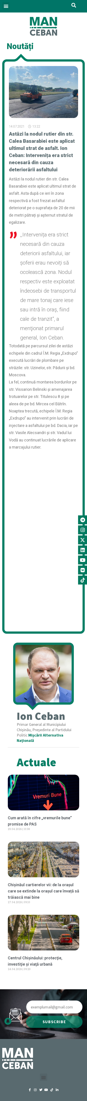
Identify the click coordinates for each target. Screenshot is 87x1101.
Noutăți (20, 46)
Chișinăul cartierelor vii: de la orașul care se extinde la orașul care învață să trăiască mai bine (43, 891)
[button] (6, 6)
